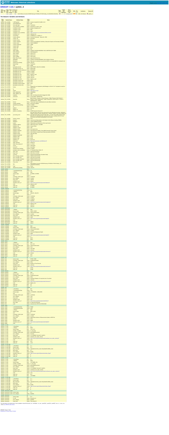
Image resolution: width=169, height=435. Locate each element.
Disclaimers (3, 411)
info (12, 7)
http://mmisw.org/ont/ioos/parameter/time (39, 300)
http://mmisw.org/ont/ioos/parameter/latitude (39, 182)
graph (11, 13)
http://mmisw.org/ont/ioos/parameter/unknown (40, 251)
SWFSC (163, 3)
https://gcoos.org (33, 90)
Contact (14, 411)
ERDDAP (4, 7)
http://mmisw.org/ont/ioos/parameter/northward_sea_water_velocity (44, 371)
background (68, 13)
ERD (166, 3)
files (15, 13)
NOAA (158, 3)
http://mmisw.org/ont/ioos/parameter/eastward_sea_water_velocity (44, 338)
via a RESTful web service (9, 404)
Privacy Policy (9, 411)
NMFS (161, 3)
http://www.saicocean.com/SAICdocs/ (38, 141)
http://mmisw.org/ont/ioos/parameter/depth (39, 218)
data (7, 13)
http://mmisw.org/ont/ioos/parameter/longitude (40, 202)
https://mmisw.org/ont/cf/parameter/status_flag (40, 353)
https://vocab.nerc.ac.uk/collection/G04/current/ (40, 32)
